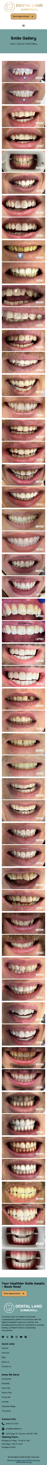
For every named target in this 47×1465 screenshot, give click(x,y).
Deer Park (6, 1388)
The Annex (6, 1411)
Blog (3, 1357)
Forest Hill (6, 1397)
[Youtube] (21, 1337)
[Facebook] (3, 1337)
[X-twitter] (7, 1337)
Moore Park (7, 1392)
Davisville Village (8, 1406)
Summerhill (6, 1379)
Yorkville (5, 1402)
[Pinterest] (26, 1337)
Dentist (5, 1348)
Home (12, 44)
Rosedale (6, 1383)
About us (5, 1362)
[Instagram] (16, 1337)
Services (21, 44)
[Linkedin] (12, 1337)
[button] (23, 25)
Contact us (6, 1366)
